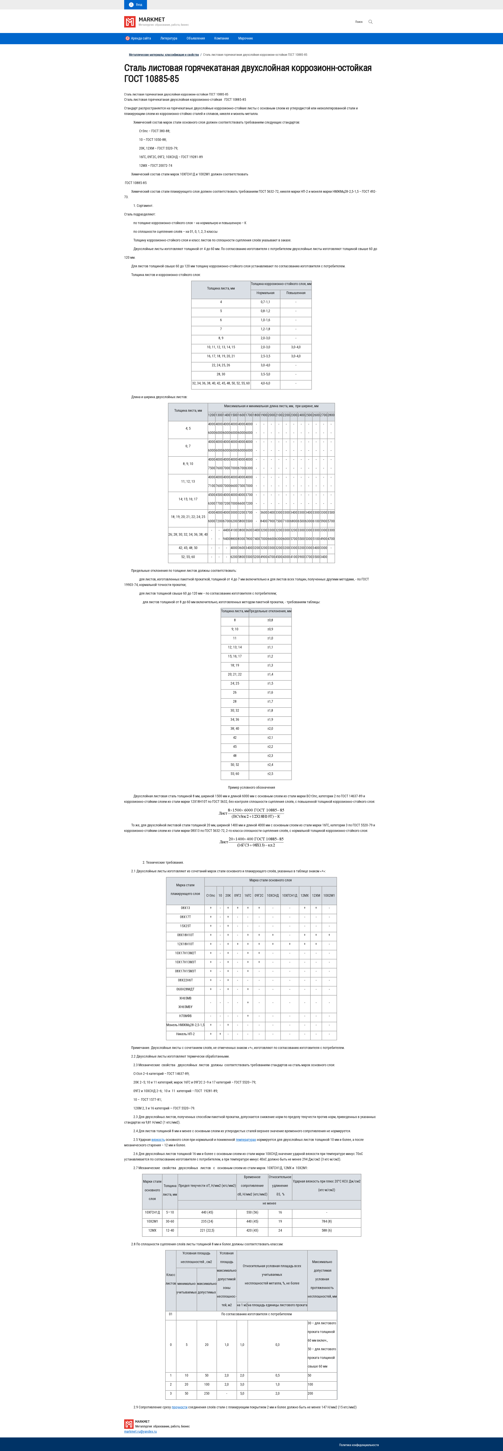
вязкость (158, 1140)
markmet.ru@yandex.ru (140, 1431)
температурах (246, 1140)
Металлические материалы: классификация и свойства (164, 55)
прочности (179, 1407)
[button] (135, 4)
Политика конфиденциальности (359, 1445)
